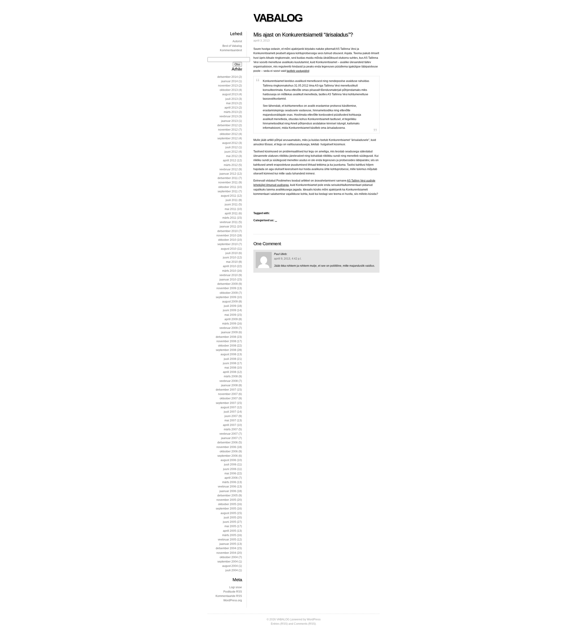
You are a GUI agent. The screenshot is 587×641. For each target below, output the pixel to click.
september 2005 (226, 508)
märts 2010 (229, 270)
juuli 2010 (231, 253)
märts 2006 (229, 482)
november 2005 (226, 499)
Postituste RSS (232, 591)
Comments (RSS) (305, 623)
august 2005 (228, 513)
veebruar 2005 (227, 539)
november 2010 (226, 235)
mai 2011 (230, 209)
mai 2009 (230, 314)
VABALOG (277, 18)
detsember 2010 (227, 231)
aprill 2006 (231, 477)
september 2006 (227, 455)
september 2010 (227, 244)
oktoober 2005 (227, 504)
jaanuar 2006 (227, 491)
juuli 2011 (232, 200)
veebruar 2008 (228, 381)
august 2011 (228, 195)
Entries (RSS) (279, 623)
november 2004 (226, 552)
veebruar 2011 (229, 222)
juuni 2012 (231, 151)
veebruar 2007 (228, 433)
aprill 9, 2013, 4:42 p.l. (288, 258)
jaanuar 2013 (229, 121)
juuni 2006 (229, 469)
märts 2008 (231, 376)
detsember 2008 (226, 337)
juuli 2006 (230, 464)
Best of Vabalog (232, 46)
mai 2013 (232, 103)
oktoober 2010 (227, 239)
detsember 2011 (228, 178)
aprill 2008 (229, 372)
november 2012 (228, 129)
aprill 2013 (231, 107)
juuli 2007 (230, 411)
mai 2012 (232, 156)
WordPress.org (232, 600)
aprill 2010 (229, 266)
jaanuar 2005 (227, 544)
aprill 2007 (229, 425)
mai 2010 (232, 261)
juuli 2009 (230, 306)
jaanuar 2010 (227, 279)
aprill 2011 (231, 213)
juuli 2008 (230, 359)
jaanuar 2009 (229, 332)
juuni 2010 (229, 257)
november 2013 (228, 85)
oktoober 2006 (229, 451)
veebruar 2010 (228, 275)
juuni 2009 (229, 310)
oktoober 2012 (229, 134)
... (276, 220)
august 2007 (228, 407)
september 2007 (226, 403)
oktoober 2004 (229, 557)
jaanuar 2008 (229, 385)
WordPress (314, 619)
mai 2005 (230, 526)
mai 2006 (230, 473)
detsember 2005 (227, 495)
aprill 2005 (229, 530)
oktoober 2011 (227, 187)
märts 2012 (231, 165)
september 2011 (228, 191)
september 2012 (227, 138)
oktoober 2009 (229, 292)
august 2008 (228, 354)
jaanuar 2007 (229, 438)
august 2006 (228, 460)
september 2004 (227, 561)
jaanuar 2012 (227, 173)
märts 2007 (231, 429)
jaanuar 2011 (228, 226)
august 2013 (230, 94)
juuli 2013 (231, 99)
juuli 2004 (231, 570)
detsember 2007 (226, 389)
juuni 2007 (231, 416)
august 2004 (230, 566)
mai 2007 (230, 420)
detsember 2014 (227, 76)
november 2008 (226, 341)
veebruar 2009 (228, 328)
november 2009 (226, 288)
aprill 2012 (229, 160)
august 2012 (230, 143)
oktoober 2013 (229, 90)
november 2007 (228, 394)
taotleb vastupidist (298, 71)
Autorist (237, 41)
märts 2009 (229, 323)
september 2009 (226, 297)
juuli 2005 (230, 517)
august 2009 (230, 301)
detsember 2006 (227, 442)
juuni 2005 (229, 521)
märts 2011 (229, 217)
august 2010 (228, 248)
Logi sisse (235, 587)
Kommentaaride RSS (229, 596)
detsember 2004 (226, 548)
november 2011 (228, 182)
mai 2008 (230, 367)
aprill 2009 (231, 319)
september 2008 (226, 350)
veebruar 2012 (228, 169)
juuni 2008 (229, 363)
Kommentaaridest (231, 50)
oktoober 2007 (229, 398)
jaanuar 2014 (229, 81)
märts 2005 (229, 535)
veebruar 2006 (227, 486)
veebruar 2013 (228, 116)
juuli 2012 (231, 147)
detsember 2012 (227, 125)
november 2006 (226, 447)
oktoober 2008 (227, 345)
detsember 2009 (227, 284)
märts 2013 (231, 112)
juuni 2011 (231, 204)
